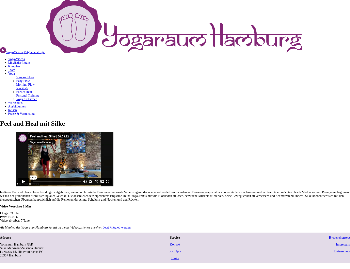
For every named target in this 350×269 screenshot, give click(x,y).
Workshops (15, 102)
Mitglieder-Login (34, 52)
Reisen (12, 110)
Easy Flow (23, 81)
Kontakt (175, 244)
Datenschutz (342, 251)
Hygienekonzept (339, 237)
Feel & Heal (24, 92)
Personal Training (27, 95)
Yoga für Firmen (26, 99)
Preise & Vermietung (21, 113)
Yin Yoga (22, 88)
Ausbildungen (17, 106)
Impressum (343, 244)
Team (11, 70)
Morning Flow (25, 84)
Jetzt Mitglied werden (117, 227)
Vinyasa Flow (25, 77)
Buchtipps (175, 251)
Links (175, 258)
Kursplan (14, 66)
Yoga (11, 73)
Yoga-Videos (16, 59)
